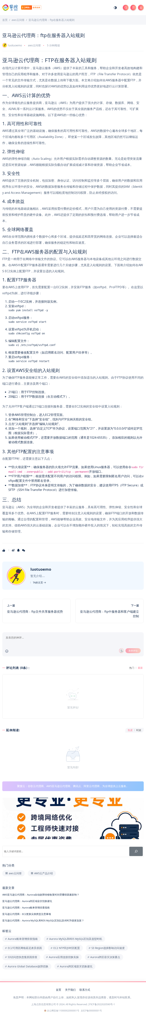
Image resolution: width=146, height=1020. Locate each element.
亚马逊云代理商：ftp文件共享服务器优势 (35, 611)
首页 (58, 990)
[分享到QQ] (19, 550)
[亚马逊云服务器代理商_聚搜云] (21, 7)
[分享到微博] (13, 550)
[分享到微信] (24, 550)
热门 (131, 667)
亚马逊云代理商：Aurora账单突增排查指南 (26, 907)
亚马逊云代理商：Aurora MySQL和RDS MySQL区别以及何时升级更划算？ (43, 920)
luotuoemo (15, 45)
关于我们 (70, 990)
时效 (138, 730)
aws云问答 (34, 45)
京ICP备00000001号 (91, 1010)
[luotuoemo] (17, 575)
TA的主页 (38, 582)
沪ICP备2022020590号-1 (101, 1004)
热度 (130, 730)
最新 (140, 667)
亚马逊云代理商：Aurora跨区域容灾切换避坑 (27, 901)
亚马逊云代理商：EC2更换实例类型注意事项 (26, 914)
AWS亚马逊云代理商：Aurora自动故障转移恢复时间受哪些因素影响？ (40, 894)
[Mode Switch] (115, 7)
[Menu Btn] (133, 7)
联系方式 (84, 990)
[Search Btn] (126, 7)
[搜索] (136, 851)
